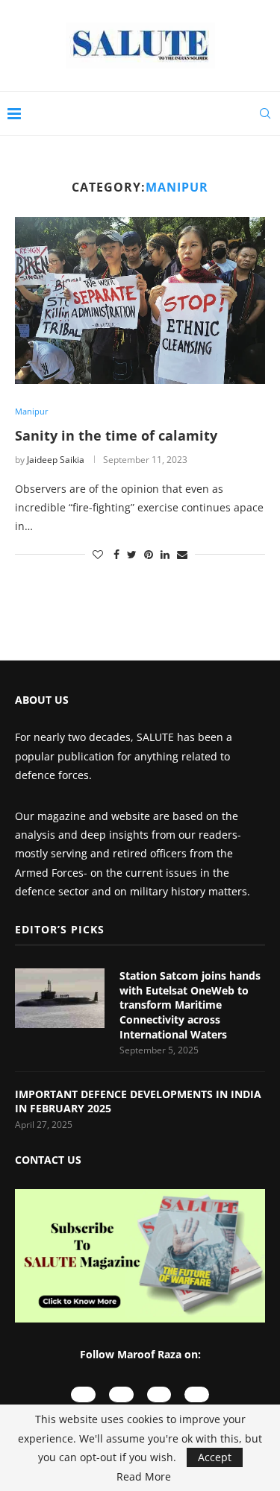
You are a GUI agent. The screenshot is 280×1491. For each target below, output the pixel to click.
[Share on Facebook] (116, 554)
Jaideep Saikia (55, 459)
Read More (143, 1477)
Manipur (32, 411)
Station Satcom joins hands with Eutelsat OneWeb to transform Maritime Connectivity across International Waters (190, 1004)
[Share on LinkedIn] (165, 554)
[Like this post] (98, 554)
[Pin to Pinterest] (148, 554)
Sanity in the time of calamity (116, 435)
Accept (214, 1457)
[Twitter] (196, 1394)
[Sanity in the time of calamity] (140, 300)
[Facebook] (159, 1394)
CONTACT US (48, 1160)
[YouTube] (83, 1394)
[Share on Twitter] (132, 554)
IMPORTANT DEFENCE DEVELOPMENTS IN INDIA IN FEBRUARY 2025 (138, 1101)
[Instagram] (121, 1394)
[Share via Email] (182, 554)
